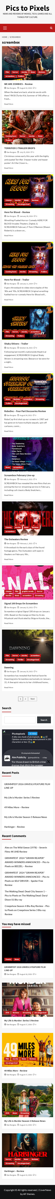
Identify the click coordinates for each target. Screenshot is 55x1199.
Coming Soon (11, 136)
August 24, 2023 (26, 415)
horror (15, 72)
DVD (7, 1012)
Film (7, 72)
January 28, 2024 (26, 216)
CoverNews (45, 1189)
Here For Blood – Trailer (16, 279)
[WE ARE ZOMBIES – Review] (27, 63)
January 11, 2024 (26, 283)
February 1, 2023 (26, 543)
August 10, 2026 (26, 1175)
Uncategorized (23, 204)
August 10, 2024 (26, 88)
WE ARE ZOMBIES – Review (18, 84)
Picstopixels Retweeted (30, 753)
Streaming (10, 204)
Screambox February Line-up (19, 475)
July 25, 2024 (25, 152)
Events (8, 959)
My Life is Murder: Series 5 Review (22, 797)
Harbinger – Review (14, 826)
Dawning (9, 667)
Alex (7, 847)
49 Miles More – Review (16, 807)
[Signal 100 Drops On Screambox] (27, 582)
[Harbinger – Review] (27, 1150)
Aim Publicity (19, 757)
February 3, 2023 (26, 479)
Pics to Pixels (27, 8)
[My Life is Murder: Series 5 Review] (27, 1000)
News (33, 72)
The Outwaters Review (16, 539)
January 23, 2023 (26, 607)
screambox (10, 76)
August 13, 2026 (26, 1125)
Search (6, 708)
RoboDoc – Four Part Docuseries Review (25, 411)
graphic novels (27, 591)
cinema (8, 200)
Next (33, 698)
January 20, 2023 (26, 671)
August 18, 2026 (26, 974)
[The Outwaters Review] (27, 518)
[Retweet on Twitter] (19, 753)
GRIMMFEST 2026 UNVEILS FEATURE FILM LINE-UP (27, 786)
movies (24, 72)
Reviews (41, 72)
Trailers (21, 76)
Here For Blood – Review (17, 212)
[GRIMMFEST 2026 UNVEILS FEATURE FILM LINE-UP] (27, 946)
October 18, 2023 (26, 348)
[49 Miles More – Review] (27, 1050)
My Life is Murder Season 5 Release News (25, 817)
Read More (8, 104)
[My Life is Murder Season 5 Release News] (27, 1100)
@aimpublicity (33, 757)
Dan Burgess (11, 88)
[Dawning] (27, 647)
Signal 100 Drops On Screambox (21, 603)
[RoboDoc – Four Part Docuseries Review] (27, 390)
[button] (5, 27)
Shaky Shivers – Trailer (16, 343)
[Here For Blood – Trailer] (27, 259)
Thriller (21, 659)
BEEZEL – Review (24, 866)
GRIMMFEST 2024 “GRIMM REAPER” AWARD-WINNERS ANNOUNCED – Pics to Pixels (27, 862)
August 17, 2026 (26, 1024)
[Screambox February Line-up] (27, 454)
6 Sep (45, 757)
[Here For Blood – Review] (27, 191)
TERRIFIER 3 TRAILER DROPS (19, 148)
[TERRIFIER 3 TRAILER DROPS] (27, 127)
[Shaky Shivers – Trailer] (27, 323)
